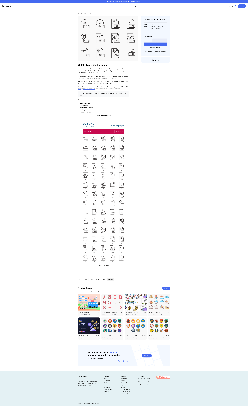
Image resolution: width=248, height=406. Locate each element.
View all (166, 288)
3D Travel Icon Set (84, 312)
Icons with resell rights (126, 389)
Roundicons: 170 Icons (108, 335)
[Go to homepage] (6, 6)
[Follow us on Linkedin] (147, 384)
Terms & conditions (125, 393)
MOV (92, 279)
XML (80, 279)
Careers (123, 387)
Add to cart (159, 40)
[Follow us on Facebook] (142, 384)
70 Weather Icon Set (154, 312)
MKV (103, 279)
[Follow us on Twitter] (145, 384)
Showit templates (108, 389)
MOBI (97, 279)
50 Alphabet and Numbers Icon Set (111, 312)
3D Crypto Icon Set (84, 335)
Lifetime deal (105, 6)
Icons (112, 6)
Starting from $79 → (136, 1)
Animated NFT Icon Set (132, 312)
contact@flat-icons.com (145, 378)
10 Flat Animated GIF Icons (133, 335)
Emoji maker (129, 6)
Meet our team (124, 378)
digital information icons (89, 88)
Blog (122, 385)
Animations (121, 6)
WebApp (242, 6)
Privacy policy (124, 396)
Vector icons (107, 380)
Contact (122, 380)
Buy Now (155, 44)
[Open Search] (229, 6)
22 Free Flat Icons (154, 335)
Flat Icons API (107, 391)
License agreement (125, 391)
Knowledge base (125, 382)
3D (116, 6)
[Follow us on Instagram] (140, 384)
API (144, 6)
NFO (86, 279)
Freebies (138, 6)
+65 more (110, 279)
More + (115, 314)
